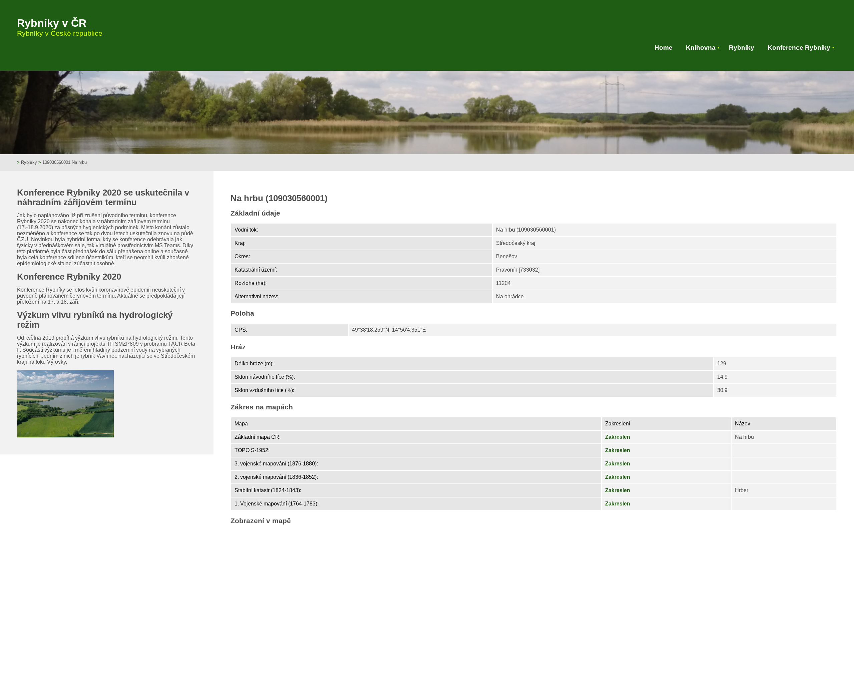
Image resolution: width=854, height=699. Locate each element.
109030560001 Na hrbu (64, 162)
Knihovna (701, 47)
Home (664, 47)
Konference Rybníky (799, 47)
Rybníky (741, 47)
